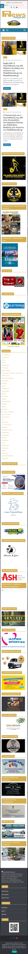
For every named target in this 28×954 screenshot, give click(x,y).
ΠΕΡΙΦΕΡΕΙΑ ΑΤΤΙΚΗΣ (7, 430)
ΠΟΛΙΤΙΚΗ (4, 437)
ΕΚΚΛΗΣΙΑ (4, 383)
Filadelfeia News (18, 60)
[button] (2, 6)
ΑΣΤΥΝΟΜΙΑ (5, 368)
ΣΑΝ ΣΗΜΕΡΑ (5, 448)
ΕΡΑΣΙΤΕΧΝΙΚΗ (5, 391)
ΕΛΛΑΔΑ (4, 386)
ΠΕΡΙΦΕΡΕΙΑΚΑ (5, 432)
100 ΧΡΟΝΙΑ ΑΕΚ (6, 355)
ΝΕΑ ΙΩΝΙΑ (4, 409)
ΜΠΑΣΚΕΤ (4, 404)
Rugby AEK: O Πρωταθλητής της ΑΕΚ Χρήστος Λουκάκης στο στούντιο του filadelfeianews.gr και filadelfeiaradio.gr (13, 69)
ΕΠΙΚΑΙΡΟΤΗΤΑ (5, 388)
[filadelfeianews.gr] (3, 30)
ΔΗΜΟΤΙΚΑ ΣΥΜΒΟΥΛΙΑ (8, 378)
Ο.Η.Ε (3, 419)
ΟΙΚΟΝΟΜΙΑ (5, 422)
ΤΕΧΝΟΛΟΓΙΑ (5, 453)
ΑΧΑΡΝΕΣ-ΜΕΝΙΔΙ (6, 370)
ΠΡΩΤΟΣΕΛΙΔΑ (5, 445)
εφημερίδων (17, 346)
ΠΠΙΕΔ (3, 443)
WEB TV (5, 57)
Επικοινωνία (5, 891)
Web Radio (4, 907)
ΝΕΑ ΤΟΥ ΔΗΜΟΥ (6, 414)
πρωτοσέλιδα (10, 346)
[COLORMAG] (8, 872)
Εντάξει (14, 951)
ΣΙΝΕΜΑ (4, 450)
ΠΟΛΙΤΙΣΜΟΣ (5, 440)
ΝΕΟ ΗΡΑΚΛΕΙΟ (5, 417)
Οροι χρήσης (5, 894)
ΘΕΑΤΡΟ (4, 394)
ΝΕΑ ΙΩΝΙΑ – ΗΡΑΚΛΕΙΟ (8, 412)
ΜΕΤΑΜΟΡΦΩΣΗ (6, 401)
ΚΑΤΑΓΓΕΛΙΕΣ (5, 396)
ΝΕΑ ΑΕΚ (4, 406)
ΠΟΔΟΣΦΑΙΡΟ (5, 435)
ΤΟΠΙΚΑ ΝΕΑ (5, 458)
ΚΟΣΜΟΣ (4, 399)
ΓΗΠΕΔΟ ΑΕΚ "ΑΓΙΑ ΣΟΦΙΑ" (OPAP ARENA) (12, 373)
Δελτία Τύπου (5, 898)
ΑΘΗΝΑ (4, 362)
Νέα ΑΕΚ (4, 914)
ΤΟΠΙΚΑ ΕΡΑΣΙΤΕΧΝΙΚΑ (7, 456)
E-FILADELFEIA (5, 357)
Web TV (4, 911)
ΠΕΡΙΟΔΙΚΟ (4, 427)
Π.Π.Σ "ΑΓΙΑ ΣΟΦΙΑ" (7, 425)
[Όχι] (26, 947)
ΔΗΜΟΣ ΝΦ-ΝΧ (5, 375)
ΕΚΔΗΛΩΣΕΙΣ (5, 381)
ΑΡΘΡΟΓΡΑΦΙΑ (5, 365)
